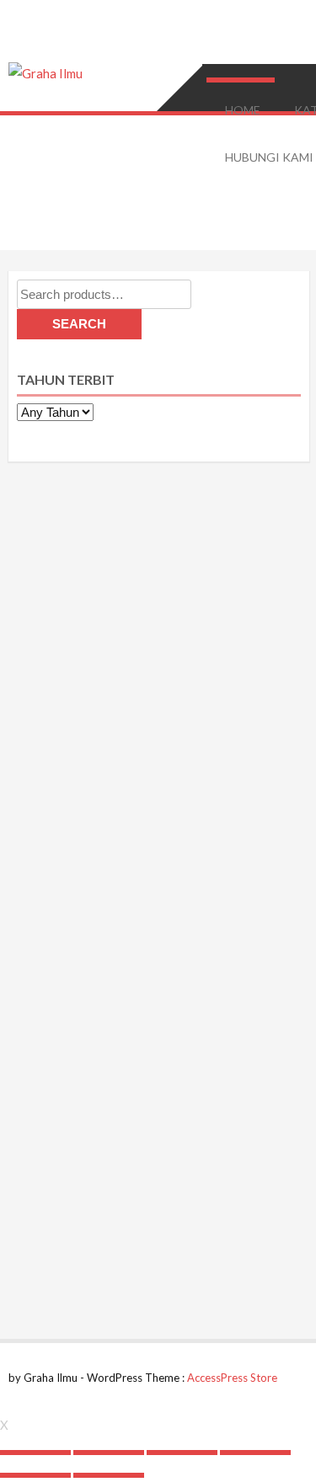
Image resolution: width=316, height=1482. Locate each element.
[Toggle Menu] (239, 80)
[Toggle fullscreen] (182, 1452)
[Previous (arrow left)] (35, 1475)
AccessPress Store (232, 1377)
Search (79, 324)
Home (242, 110)
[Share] (108, 1452)
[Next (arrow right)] (108, 1475)
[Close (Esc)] (35, 1452)
